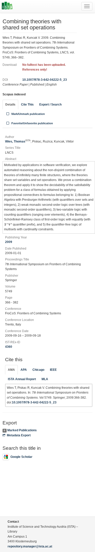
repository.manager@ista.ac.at (30, 546)
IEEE (53, 370)
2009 (8, 242)
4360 (8, 347)
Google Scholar (21, 457)
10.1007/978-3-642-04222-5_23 (44, 79)
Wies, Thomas (18, 141)
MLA (45, 379)
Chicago (38, 370)
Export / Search (50, 104)
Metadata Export (19, 435)
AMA (11, 370)
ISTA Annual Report (22, 379)
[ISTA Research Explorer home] (7, 6)
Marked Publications (22, 430)
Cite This (27, 104)
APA (24, 370)
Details (10, 104)
